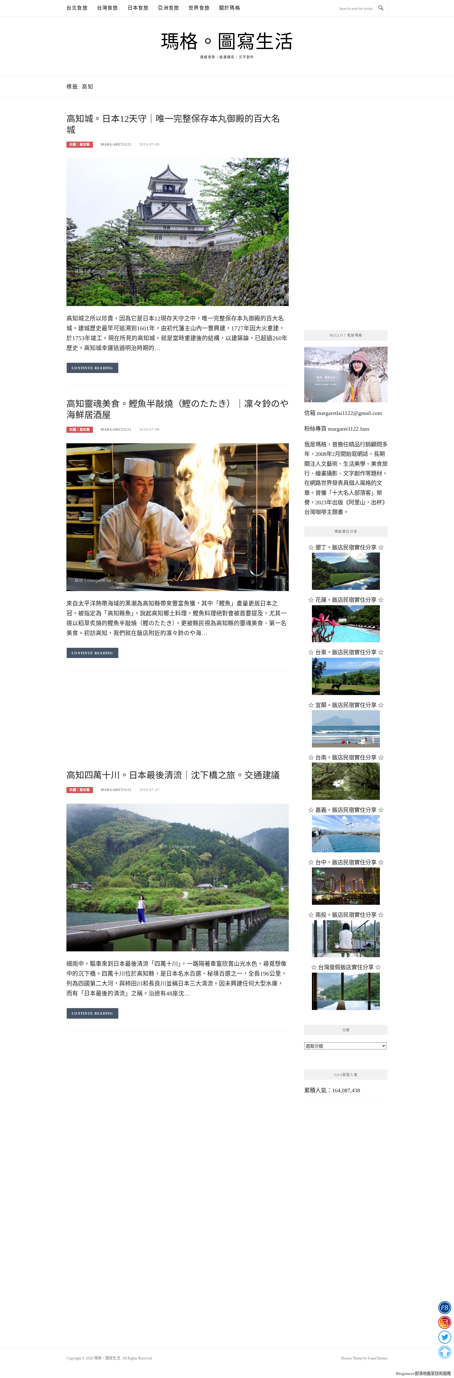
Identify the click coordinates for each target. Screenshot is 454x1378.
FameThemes (378, 1358)
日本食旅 (138, 7)
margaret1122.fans (347, 429)
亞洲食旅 (168, 7)
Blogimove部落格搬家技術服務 (423, 1373)
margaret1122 (116, 144)
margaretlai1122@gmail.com (349, 413)
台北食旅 (77, 7)
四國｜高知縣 (79, 144)
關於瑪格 (229, 7)
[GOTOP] (444, 1352)
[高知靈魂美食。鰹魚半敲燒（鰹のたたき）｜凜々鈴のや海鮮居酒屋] (177, 517)
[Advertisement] (177, 726)
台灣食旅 (107, 7)
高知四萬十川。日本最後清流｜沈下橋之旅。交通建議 (173, 775)
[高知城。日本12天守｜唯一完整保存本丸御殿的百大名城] (177, 231)
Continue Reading (92, 368)
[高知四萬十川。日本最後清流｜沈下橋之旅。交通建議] (177, 877)
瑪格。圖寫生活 (227, 42)
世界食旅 (199, 7)
